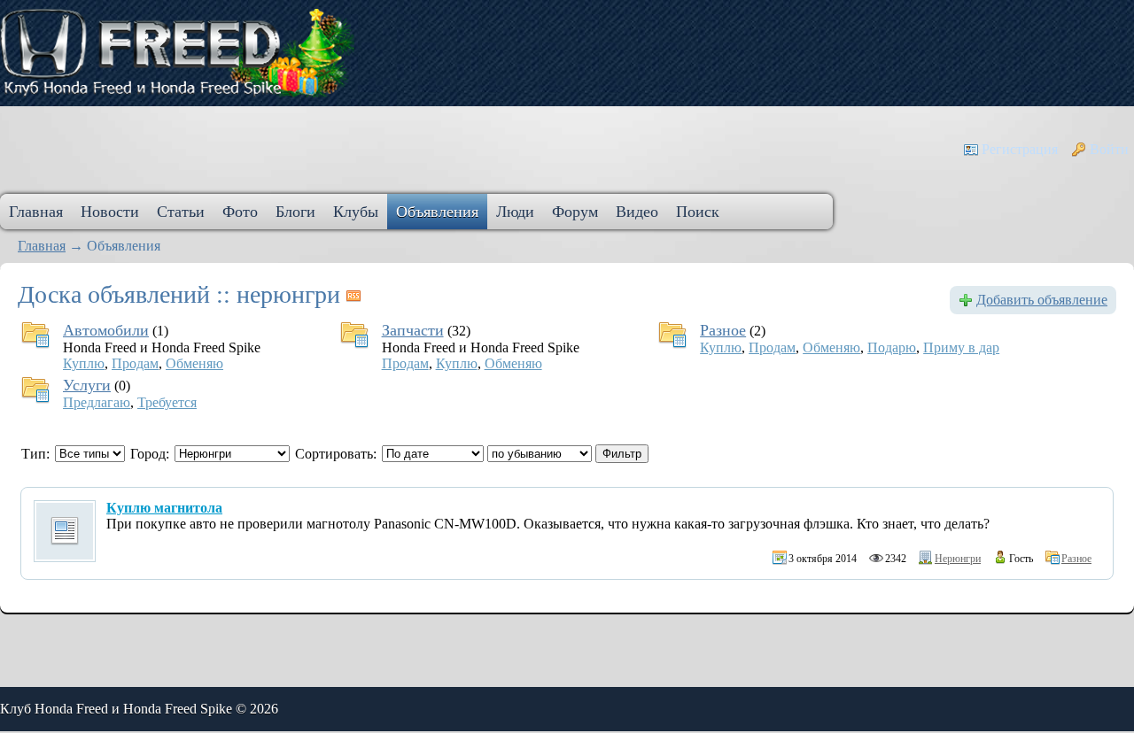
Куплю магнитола (164, 507)
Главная (42, 245)
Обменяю (194, 363)
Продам (135, 363)
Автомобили (106, 330)
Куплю (84, 363)
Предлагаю (96, 402)
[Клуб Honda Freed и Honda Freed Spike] (177, 52)
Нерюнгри (958, 558)
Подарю (891, 347)
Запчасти (413, 330)
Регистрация (1020, 149)
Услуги (87, 385)
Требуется (167, 402)
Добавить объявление (1041, 299)
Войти (1109, 149)
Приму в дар (961, 347)
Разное (723, 330)
